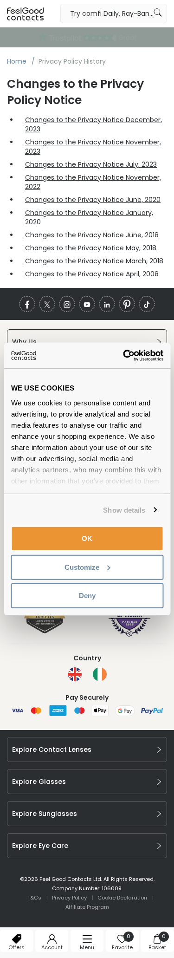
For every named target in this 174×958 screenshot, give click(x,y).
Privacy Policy (69, 897)
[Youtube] (87, 304)
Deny (87, 596)
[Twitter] (47, 304)
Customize (81, 567)
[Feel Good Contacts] (25, 13)
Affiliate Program (87, 907)
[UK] (75, 674)
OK (87, 538)
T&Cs (34, 897)
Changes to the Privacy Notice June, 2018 (92, 235)
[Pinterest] (127, 304)
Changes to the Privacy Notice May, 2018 (90, 248)
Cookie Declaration (122, 897)
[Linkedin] (107, 304)
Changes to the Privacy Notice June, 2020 (93, 199)
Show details (124, 510)
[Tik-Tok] (147, 304)
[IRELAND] (100, 674)
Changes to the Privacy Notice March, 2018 (94, 261)
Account (52, 947)
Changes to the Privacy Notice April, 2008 (92, 274)
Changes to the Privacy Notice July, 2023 (91, 164)
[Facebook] (27, 304)
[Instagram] (67, 304)
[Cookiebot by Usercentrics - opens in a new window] (123, 355)
